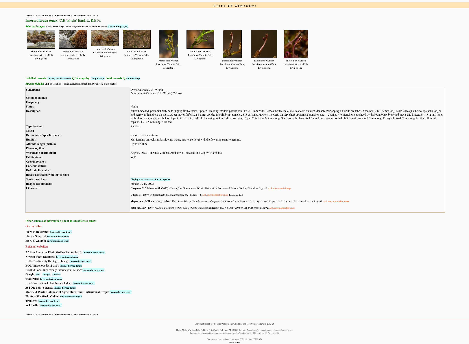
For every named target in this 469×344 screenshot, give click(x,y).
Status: (30, 106)
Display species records (59, 78)
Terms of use (234, 342)
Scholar (56, 274)
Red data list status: (38, 170)
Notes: (30, 130)
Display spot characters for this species (150, 179)
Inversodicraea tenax (61, 232)
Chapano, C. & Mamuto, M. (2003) (149, 188)
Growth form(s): (36, 161)
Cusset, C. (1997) (140, 194)
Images (46, 274)
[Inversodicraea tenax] (41, 39)
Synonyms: (33, 89)
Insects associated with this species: (47, 174)
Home (29, 15)
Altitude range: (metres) (41, 144)
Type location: (34, 126)
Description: (33, 111)
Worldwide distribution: (41, 152)
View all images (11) (117, 26)
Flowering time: (35, 148)
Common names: (36, 97)
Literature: (33, 188)
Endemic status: (36, 166)
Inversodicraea (81, 15)
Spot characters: (36, 179)
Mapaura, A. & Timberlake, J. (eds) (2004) (153, 201)
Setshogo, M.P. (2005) (142, 208)
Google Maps (98, 78)
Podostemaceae (62, 15)
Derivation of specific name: (43, 135)
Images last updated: (39, 183)
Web (38, 274)
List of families (43, 15)
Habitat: (31, 139)
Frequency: (33, 102)
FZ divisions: (34, 157)
